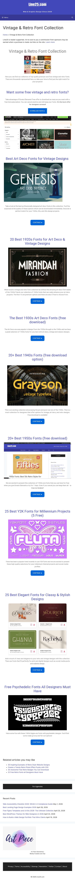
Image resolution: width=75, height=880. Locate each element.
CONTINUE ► (37, 222)
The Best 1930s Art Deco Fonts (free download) (37, 320)
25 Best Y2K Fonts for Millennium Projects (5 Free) (37, 513)
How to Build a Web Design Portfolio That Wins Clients (24, 817)
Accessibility (25, 866)
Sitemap (35, 866)
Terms (17, 866)
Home (5, 35)
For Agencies (37, 786)
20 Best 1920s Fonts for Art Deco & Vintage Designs (37, 241)
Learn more (50, 42)
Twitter (51, 866)
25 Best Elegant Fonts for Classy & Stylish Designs (37, 597)
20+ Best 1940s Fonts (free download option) (37, 357)
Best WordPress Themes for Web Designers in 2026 (23, 814)
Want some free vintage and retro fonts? (37, 92)
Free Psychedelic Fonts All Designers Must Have (37, 689)
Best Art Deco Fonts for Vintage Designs (37, 159)
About (65, 866)
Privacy (10, 866)
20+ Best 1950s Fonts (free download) (37, 438)
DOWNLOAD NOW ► (37, 111)
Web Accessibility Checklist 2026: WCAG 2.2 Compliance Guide (28, 804)
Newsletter (43, 866)
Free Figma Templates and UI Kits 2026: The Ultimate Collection (28, 811)
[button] (72, 17)
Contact (58, 866)
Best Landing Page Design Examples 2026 (19, 807)
